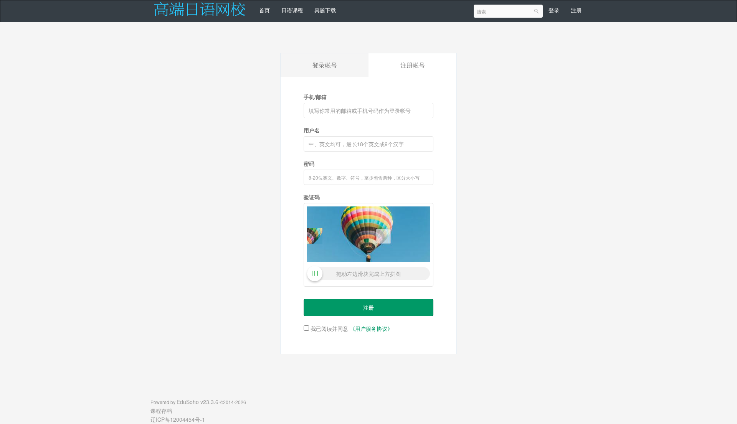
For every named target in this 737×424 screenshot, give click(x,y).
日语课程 (292, 10)
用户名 (312, 130)
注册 (576, 10)
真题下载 (325, 10)
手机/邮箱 (315, 97)
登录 (554, 10)
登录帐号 (324, 65)
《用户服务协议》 (371, 328)
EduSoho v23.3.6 (197, 402)
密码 (309, 163)
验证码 (312, 197)
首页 (264, 10)
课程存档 (161, 410)
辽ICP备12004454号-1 (177, 419)
